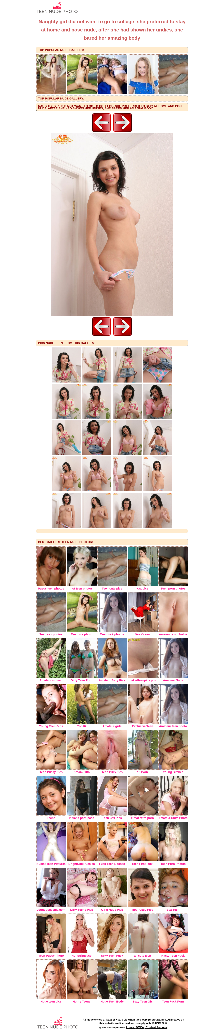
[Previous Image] (101, 132)
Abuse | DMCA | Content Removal (146, 1027)
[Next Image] (122, 132)
